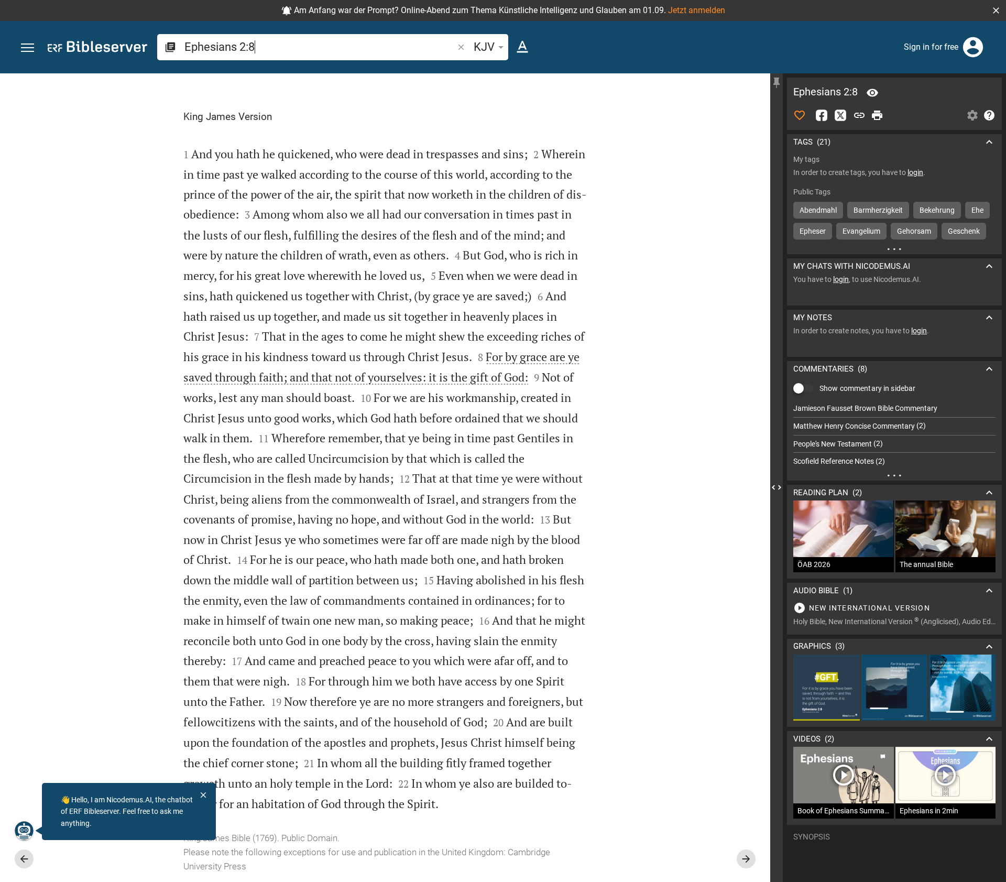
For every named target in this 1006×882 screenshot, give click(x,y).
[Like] (799, 115)
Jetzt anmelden (696, 10)
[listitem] (894, 408)
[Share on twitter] (840, 115)
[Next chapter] (746, 859)
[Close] (203, 795)
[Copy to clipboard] (859, 115)
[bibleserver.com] (97, 48)
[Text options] (522, 47)
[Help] (989, 115)
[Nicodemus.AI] (24, 830)
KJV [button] (484, 46)
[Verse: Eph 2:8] (872, 92)
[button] (996, 10)
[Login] (973, 47)
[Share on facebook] (821, 115)
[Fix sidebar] (776, 82)
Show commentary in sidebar (867, 388)
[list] (894, 435)
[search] (319, 46)
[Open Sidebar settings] (972, 115)
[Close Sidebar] (776, 487)
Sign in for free (931, 47)
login (915, 172)
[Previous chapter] (24, 859)
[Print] (877, 115)
